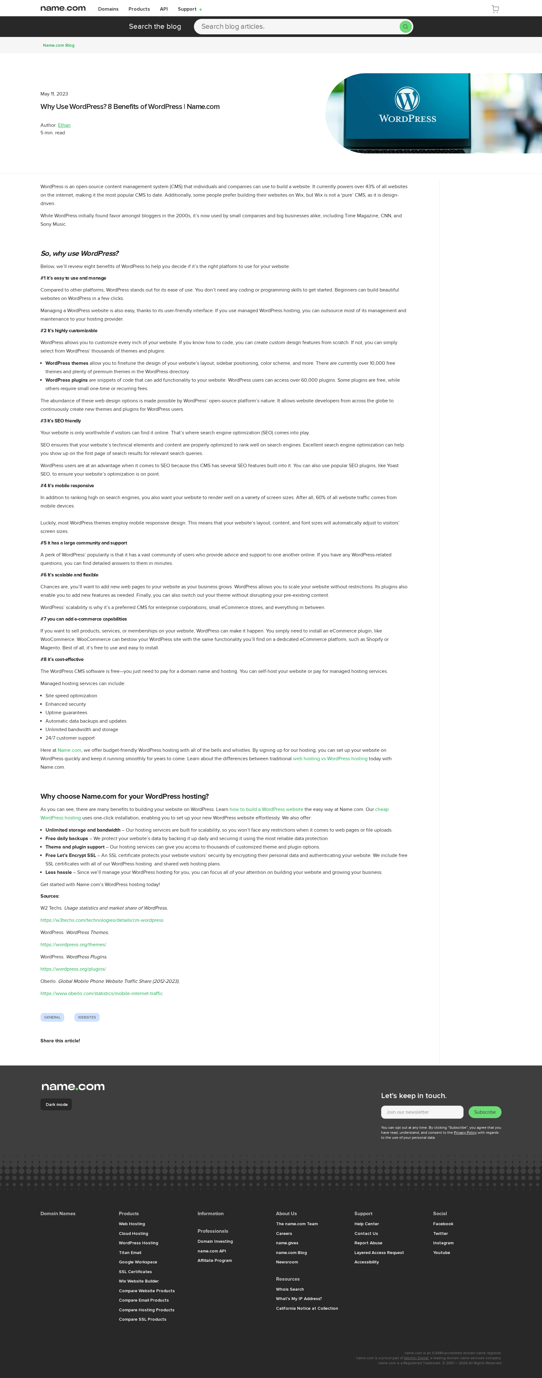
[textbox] (422, 1112)
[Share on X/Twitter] (68, 1055)
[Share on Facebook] (49, 1055)
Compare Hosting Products (146, 1309)
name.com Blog (291, 1252)
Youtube (441, 1252)
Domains (108, 9)
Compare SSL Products (142, 1319)
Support (190, 9)
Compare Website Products (147, 1290)
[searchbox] (297, 26)
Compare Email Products (144, 1300)
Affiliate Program (215, 1260)
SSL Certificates (135, 1271)
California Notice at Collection (307, 1308)
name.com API (212, 1250)
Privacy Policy (465, 1132)
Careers (284, 1233)
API (164, 9)
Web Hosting (132, 1223)
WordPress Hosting (138, 1242)
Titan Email (130, 1252)
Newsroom (287, 1261)
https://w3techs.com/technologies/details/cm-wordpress (101, 920)
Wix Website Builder (139, 1280)
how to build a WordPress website (266, 809)
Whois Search (290, 1289)
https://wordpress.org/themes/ (73, 945)
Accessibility (366, 1261)
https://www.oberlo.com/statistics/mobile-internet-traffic (101, 993)
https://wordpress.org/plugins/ (73, 969)
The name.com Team (297, 1223)
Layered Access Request (379, 1252)
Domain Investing (215, 1241)
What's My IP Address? (299, 1298)
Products (139, 9)
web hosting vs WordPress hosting (330, 759)
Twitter (440, 1233)
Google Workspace (138, 1261)
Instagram (443, 1242)
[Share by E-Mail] (85, 1055)
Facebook (443, 1223)
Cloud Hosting (133, 1233)
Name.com (69, 750)
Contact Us (366, 1233)
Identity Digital (416, 1358)
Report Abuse (368, 1242)
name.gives (287, 1242)
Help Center (366, 1223)
